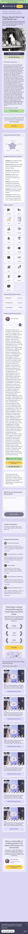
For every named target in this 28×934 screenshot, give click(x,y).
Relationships (12, 11)
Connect (16, 2)
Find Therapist (14, 111)
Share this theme (15, 57)
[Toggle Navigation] (25, 6)
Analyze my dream (15, 53)
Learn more (4, 928)
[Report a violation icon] (19, 62)
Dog (19, 11)
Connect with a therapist (15, 459)
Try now (20, 6)
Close (25, 931)
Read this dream (14, 829)
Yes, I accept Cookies (8, 931)
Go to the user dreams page (9, 666)
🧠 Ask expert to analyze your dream (14, 462)
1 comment (6, 550)
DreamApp (4, 11)
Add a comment (14, 514)
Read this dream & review (14, 691)
